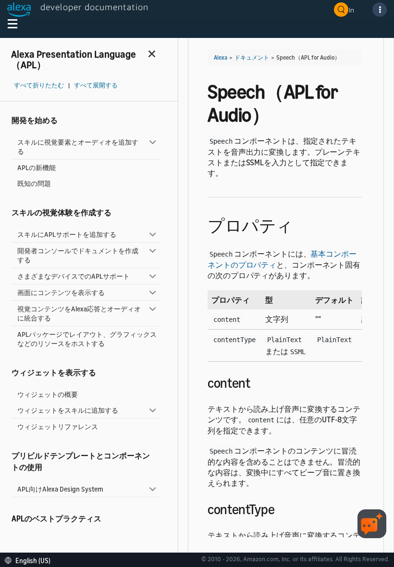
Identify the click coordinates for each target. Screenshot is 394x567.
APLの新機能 (36, 167)
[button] (30, 559)
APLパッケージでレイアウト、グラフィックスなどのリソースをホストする (87, 338)
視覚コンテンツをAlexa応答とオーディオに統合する (79, 313)
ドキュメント (251, 57)
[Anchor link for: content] (257, 382)
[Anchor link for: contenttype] (281, 508)
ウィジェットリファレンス (57, 426)
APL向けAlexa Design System (60, 489)
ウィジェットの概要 (47, 394)
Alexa (220, 57)
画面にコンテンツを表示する (61, 292)
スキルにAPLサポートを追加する (66, 234)
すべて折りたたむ (39, 85)
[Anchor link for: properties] (301, 224)
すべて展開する (96, 85)
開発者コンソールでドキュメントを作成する (77, 255)
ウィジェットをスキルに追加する (67, 410)
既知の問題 (34, 183)
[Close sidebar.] (152, 54)
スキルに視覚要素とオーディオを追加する (77, 146)
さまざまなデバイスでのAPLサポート (73, 276)
